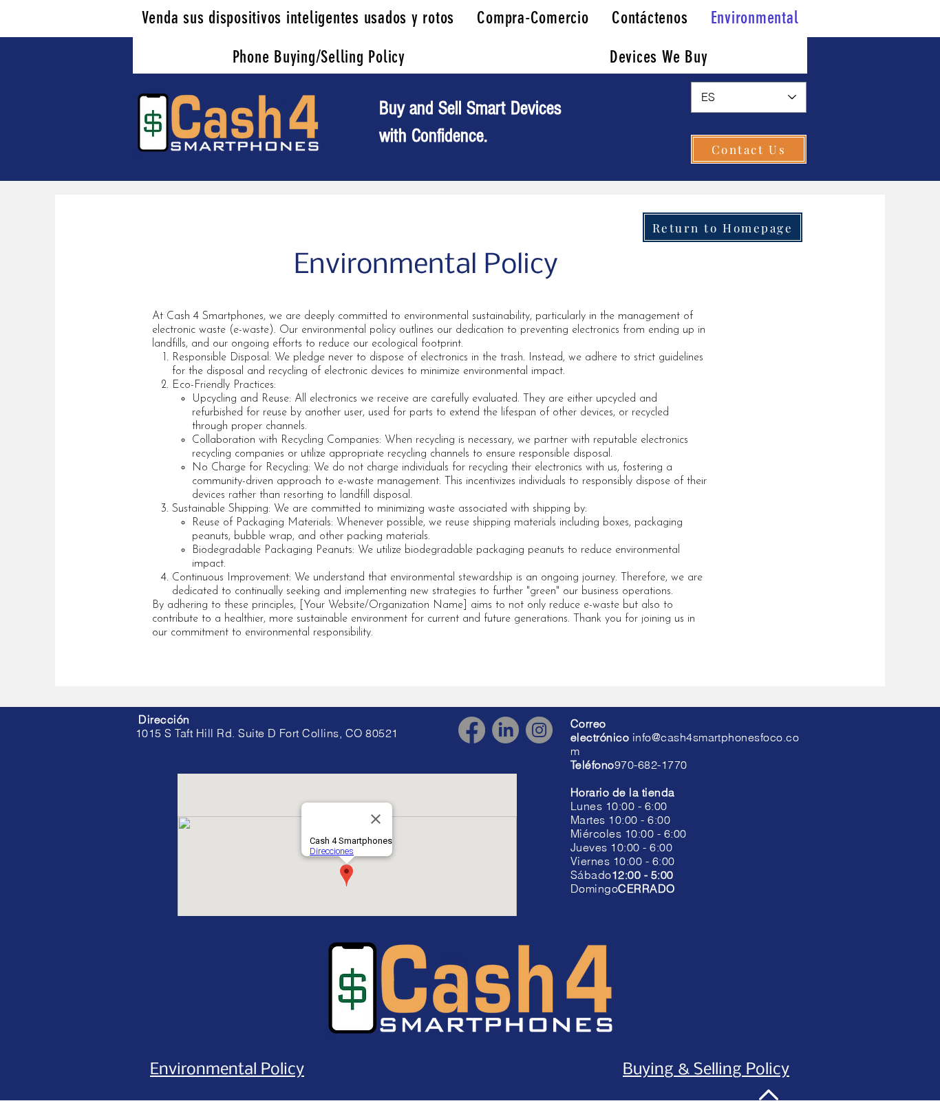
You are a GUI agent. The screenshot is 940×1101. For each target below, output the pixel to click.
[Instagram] (539, 730)
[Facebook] (471, 730)
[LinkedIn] (505, 730)
